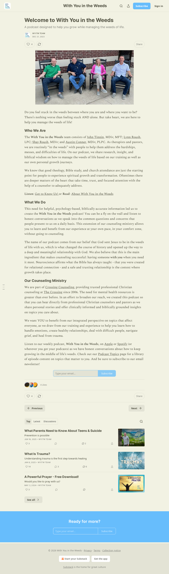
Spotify (122, 344)
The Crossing (53, 292)
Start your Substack (76, 558)
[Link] (19, 130)
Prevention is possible (36, 435)
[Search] (121, 6)
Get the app (100, 558)
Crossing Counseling (59, 287)
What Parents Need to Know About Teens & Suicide (63, 431)
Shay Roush (40, 142)
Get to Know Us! (47, 194)
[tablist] (41, 421)
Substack (68, 567)
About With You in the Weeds (92, 194)
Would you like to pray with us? (42, 481)
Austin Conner (76, 142)
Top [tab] (28, 421)
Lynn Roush (132, 137)
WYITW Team (38, 33)
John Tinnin (95, 137)
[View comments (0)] (56, 444)
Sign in (158, 6)
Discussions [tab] (50, 421)
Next (134, 408)
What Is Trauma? (37, 454)
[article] (84, 437)
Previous (37, 408)
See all (31, 499)
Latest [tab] (37, 421)
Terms (97, 550)
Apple (108, 344)
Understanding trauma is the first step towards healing (55, 458)
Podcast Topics (108, 354)
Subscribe (142, 6)
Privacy (88, 550)
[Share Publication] (128, 6)
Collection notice (111, 550)
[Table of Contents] (3, 287)
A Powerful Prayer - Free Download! (51, 477)
